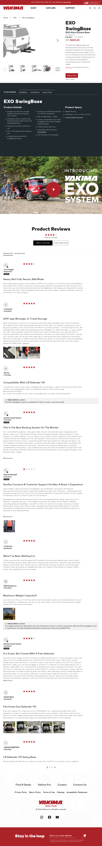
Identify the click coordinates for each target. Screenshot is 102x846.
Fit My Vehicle (93, 3)
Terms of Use (49, 792)
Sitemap (60, 792)
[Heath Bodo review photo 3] (34, 727)
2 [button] (49, 767)
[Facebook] (51, 817)
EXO (15, 18)
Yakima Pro (44, 784)
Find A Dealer (23, 784)
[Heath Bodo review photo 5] (59, 727)
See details (67, 2)
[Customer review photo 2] (22, 353)
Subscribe (83, 835)
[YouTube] (59, 817)
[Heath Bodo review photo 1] (9, 727)
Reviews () (8, 253)
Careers (62, 784)
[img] (29, 265)
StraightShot (41, 132)
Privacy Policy (21, 792)
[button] (90, 8)
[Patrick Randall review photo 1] (9, 526)
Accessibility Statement (77, 792)
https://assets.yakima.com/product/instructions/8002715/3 (47, 628)
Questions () (19, 253)
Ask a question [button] (61, 243)
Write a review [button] (43, 243)
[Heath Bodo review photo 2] (22, 727)
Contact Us (79, 784)
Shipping (69, 67)
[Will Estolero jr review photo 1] (9, 614)
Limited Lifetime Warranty (74, 117)
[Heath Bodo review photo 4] (46, 727)
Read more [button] (8, 458)
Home (5, 18)
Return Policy (35, 792)
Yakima (45, 809)
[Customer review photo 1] (9, 353)
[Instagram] (43, 817)
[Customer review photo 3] (34, 353)
